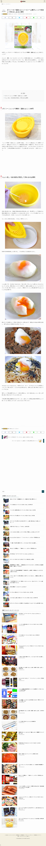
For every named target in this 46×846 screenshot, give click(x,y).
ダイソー (16, 428)
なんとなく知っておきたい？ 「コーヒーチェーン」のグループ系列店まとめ (25, 537)
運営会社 (18, 835)
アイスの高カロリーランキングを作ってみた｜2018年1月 (21, 504)
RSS (27, 836)
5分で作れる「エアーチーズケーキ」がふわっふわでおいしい (22, 553)
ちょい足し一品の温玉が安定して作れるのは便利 (16, 97)
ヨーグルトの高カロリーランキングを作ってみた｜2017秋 (21, 592)
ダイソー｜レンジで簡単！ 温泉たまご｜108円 (16, 95)
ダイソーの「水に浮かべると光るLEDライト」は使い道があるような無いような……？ (25, 522)
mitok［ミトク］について (10, 835)
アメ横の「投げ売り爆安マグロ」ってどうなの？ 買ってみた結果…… (23, 542)
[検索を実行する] (43, 491)
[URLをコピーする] (40, 18)
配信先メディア (37, 835)
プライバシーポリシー (29, 835)
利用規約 (22, 835)
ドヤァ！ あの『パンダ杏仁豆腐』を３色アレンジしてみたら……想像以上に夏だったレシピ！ (26, 576)
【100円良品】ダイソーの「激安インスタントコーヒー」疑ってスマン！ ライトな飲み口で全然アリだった (26, 582)
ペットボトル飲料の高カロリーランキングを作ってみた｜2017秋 (23, 510)
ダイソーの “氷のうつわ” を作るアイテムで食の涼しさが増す (22, 559)
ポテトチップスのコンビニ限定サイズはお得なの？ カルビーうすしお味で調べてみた (26, 603)
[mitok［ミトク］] (23, 1)
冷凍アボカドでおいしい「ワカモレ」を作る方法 (19, 526)
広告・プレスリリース (21, 836)
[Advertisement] (23, 161)
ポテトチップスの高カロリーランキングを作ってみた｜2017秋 (22, 515)
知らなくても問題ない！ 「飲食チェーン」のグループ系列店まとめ (23, 548)
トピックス (5, 428)
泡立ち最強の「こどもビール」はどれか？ (18, 586)
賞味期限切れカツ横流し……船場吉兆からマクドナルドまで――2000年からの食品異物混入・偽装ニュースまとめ (26, 565)
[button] (5, 18)
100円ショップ (11, 428)
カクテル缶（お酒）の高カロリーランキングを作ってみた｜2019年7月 (24, 597)
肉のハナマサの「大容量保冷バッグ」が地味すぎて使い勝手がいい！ (23, 499)
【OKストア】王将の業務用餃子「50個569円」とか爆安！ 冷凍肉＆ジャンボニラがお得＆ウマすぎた (26, 571)
